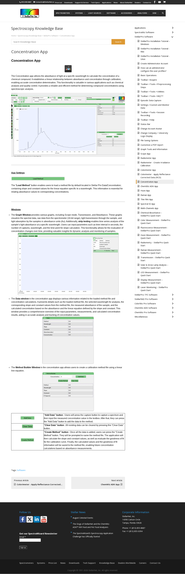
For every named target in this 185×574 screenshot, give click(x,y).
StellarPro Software (50, 36)
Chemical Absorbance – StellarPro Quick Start (151, 214)
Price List (58, 3)
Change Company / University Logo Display (154, 134)
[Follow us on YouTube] (43, 519)
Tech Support (89, 563)
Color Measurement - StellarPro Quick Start (155, 222)
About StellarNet (126, 3)
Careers (142, 563)
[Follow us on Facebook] (22, 519)
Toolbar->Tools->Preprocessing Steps (156, 86)
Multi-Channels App (149, 208)
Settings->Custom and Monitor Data (155, 106)
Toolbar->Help (147, 119)
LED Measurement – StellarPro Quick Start (155, 274)
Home (13, 36)
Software (21, 470)
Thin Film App (147, 199)
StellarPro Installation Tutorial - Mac (155, 50)
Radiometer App (148, 158)
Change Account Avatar (151, 128)
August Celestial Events (83, 518)
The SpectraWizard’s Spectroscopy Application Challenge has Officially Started (93, 535)
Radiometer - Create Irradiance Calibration (155, 164)
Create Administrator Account (154, 63)
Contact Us (147, 3)
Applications (106, 3)
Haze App (145, 190)
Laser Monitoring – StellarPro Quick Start (154, 289)
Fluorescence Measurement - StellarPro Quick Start (154, 229)
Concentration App (67, 36)
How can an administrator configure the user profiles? (153, 69)
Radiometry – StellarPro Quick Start (154, 244)
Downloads (68, 3)
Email (22, 537)
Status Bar (145, 124)
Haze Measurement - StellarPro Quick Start (155, 236)
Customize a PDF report (152, 144)
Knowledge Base (107, 563)
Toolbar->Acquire (149, 79)
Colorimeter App (148, 170)
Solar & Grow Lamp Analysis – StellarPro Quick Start (154, 266)
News (116, 3)
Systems (41, 563)
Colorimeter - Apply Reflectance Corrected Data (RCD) (155, 176)
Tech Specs (95, 3)
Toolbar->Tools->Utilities (152, 91)
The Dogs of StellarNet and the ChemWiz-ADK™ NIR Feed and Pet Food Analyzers (91, 525)
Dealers (138, 3)
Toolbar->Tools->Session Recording (152, 114)
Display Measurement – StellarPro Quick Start (152, 281)
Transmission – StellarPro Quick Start (155, 259)
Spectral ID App (148, 203)
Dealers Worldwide (127, 563)
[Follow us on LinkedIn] (36, 519)
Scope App (145, 153)
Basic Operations (149, 75)
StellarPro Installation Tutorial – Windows (155, 43)
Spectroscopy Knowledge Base (30, 36)
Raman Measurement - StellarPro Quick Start (151, 251)
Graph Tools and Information (154, 149)
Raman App (146, 195)
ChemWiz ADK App (149, 186)
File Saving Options (149, 140)
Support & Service (82, 3)
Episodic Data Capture (151, 100)
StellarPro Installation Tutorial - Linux (155, 57)
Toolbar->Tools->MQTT (152, 96)
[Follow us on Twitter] (29, 519)
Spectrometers (26, 563)
